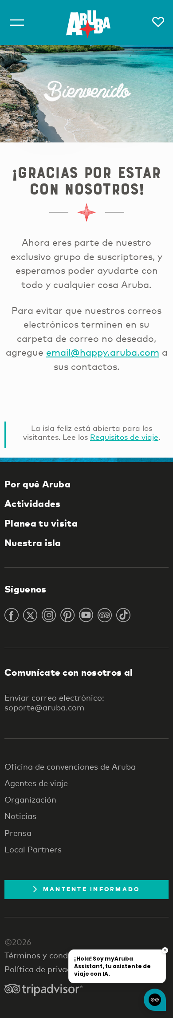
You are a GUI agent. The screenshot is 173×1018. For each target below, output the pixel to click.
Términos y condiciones (49, 955)
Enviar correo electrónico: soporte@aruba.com (54, 702)
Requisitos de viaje (124, 437)
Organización (30, 799)
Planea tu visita (41, 523)
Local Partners (33, 849)
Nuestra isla (32, 542)
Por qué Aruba (37, 484)
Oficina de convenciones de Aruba (70, 766)
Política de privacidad (46, 969)
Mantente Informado (91, 888)
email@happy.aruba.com (102, 352)
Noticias (20, 816)
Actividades (32, 503)
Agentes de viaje (36, 783)
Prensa (17, 833)
